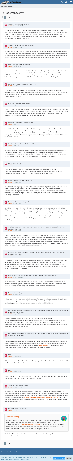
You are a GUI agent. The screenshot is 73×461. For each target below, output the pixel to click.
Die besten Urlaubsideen (15, 163)
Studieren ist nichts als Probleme (18, 385)
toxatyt (10, 26)
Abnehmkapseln (44, 345)
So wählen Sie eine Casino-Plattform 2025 (21, 144)
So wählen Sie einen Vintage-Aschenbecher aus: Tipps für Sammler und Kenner (32, 275)
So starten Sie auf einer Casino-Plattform (20, 122)
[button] (70, 2)
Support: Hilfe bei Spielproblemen (18, 24)
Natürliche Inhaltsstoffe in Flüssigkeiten (20, 180)
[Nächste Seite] (9, 17)
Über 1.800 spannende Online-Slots (19, 65)
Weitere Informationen (59, 458)
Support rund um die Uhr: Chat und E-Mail (21, 45)
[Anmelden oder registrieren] (66, 2)
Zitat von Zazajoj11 (13, 417)
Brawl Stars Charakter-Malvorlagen (19, 103)
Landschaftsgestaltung (15, 293)
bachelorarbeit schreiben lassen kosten (31, 424)
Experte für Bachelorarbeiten (17, 409)
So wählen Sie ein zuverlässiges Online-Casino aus (23, 202)
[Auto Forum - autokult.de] (12, 2)
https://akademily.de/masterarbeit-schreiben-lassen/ (40, 397)
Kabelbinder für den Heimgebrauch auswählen (22, 84)
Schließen (69, 458)
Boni (9, 355)
